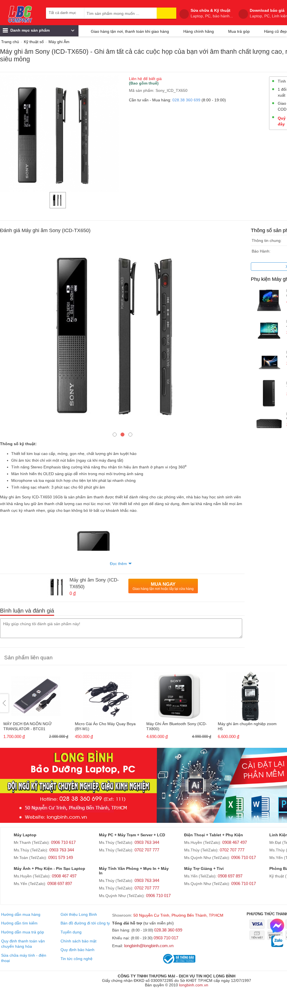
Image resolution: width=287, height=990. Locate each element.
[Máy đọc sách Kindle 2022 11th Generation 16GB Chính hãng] (177, 694)
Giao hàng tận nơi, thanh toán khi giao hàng (130, 31)
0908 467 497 (234, 842)
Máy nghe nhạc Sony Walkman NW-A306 (105, 726)
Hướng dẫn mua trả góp (22, 932)
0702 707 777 (147, 849)
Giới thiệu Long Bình (79, 914)
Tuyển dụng (71, 932)
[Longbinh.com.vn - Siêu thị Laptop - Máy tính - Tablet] (20, 14)
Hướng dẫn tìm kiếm (19, 923)
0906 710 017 (243, 857)
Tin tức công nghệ (76, 958)
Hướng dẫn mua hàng (20, 914)
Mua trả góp (239, 31)
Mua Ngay (163, 586)
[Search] (166, 13)
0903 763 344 (61, 849)
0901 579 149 (60, 857)
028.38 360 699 (186, 100)
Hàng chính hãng (198, 31)
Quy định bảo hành (77, 949)
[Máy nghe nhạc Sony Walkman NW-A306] (106, 694)
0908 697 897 (59, 883)
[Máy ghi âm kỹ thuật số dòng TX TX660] (248, 694)
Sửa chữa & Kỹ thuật (212, 13)
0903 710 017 (166, 937)
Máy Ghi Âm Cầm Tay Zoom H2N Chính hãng (31, 726)
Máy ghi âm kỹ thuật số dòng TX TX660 (245, 726)
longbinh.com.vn (193, 985)
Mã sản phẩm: (141, 90)
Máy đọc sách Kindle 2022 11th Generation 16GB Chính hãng (172, 726)
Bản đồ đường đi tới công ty (85, 923)
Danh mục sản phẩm (29, 30)
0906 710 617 (63, 842)
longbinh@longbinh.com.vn (148, 945)
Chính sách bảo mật (78, 941)
